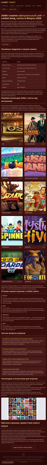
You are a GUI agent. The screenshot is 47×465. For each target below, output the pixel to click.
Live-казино (12, 5)
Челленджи (39, 5)
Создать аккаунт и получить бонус (22, 447)
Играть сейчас (5, 44)
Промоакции (28, 5)
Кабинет (4, 9)
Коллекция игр (5, 5)
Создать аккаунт (12, 9)
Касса (33, 5)
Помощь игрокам (20, 5)
